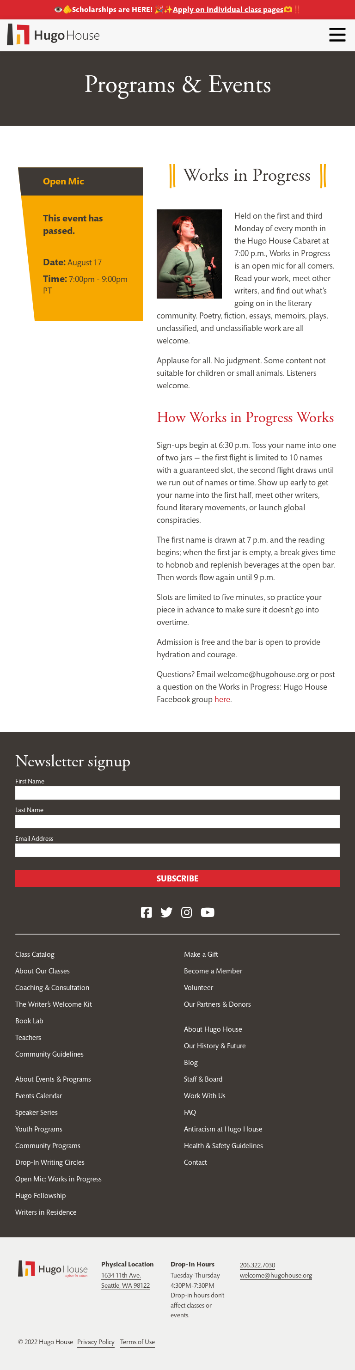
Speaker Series (36, 1112)
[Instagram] (186, 913)
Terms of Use (137, 1342)
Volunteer (198, 987)
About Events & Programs (53, 1079)
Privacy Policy (96, 1342)
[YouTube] (207, 913)
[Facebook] (146, 913)
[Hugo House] (52, 1268)
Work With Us (205, 1095)
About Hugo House (213, 1029)
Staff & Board (203, 1079)
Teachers (28, 1037)
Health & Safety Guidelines (223, 1145)
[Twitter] (166, 913)
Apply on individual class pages (228, 9)
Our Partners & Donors (217, 1004)
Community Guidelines (49, 1054)
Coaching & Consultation (52, 987)
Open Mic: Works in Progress (58, 1178)
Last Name (29, 810)
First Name (29, 781)
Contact (195, 1162)
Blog (191, 1062)
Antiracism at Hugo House (223, 1129)
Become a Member (213, 970)
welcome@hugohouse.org (276, 1275)
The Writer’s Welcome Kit (53, 1004)
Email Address (34, 838)
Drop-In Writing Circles (50, 1162)
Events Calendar (38, 1095)
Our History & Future (215, 1045)
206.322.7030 (257, 1265)
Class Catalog (35, 954)
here (222, 699)
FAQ (190, 1112)
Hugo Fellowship (40, 1195)
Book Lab (29, 1020)
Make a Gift (201, 954)
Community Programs (47, 1145)
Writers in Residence (46, 1212)
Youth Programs (38, 1129)
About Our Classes (42, 970)
